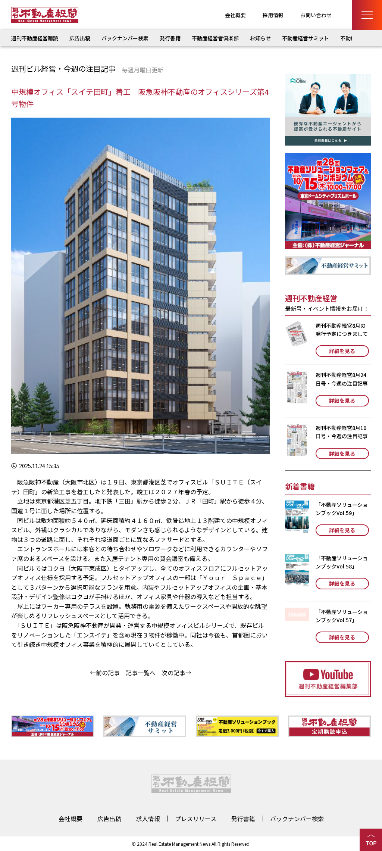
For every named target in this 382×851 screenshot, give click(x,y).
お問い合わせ (316, 15)
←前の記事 (105, 672)
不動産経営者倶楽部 (215, 38)
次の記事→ (176, 672)
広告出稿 (79, 38)
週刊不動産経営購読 (34, 38)
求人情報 (148, 819)
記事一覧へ (141, 672)
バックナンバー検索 (124, 38)
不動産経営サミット (305, 38)
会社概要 (235, 15)
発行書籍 (170, 38)
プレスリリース (195, 819)
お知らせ (260, 38)
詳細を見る (342, 351)
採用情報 (273, 15)
